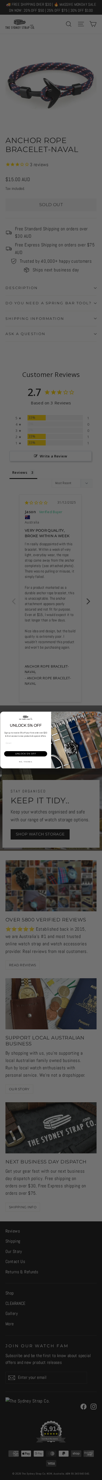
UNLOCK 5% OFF (25, 754)
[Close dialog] (99, 714)
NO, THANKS (25, 762)
